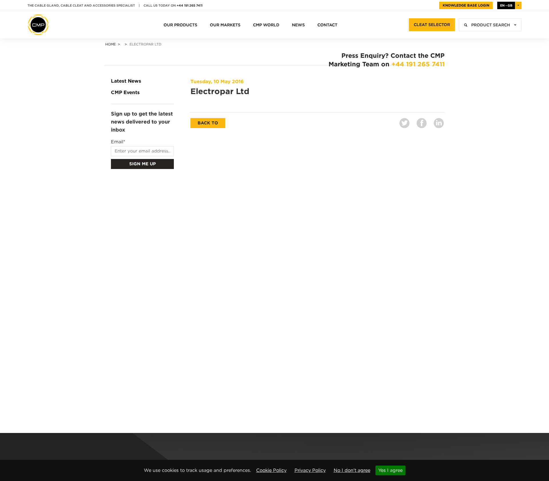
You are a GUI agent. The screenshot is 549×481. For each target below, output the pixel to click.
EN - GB (506, 5)
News (298, 25)
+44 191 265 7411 (189, 5)
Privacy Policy (310, 470)
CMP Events (125, 92)
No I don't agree (352, 470)
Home (110, 44)
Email (118, 142)
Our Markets (225, 25)
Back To (208, 123)
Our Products (180, 25)
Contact (327, 25)
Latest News (126, 81)
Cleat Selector (432, 24)
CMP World (266, 25)
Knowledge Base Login (466, 5)
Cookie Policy (271, 470)
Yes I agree (390, 470)
